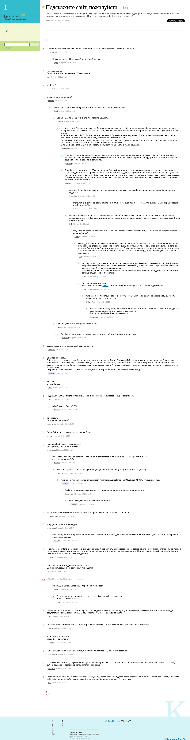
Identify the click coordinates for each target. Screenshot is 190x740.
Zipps (56, 63)
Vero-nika (51, 669)
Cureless (51, 349)
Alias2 (77, 237)
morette (51, 628)
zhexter (51, 101)
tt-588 (50, 77)
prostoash (51, 642)
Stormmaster (52, 654)
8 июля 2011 (59, 20)
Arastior (60, 327)
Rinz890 (51, 579)
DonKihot (51, 89)
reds (49, 683)
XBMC (106, 285)
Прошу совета (12, 16)
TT (49, 571)
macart (50, 436)
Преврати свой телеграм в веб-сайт (84, 734)
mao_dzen (87, 289)
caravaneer (52, 424)
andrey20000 (53, 516)
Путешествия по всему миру (80, 738)
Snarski (51, 52)
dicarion (69, 183)
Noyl (72, 224)
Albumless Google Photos (78, 736)
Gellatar (50, 20)
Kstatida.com (113, 721)
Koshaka (57, 541)
